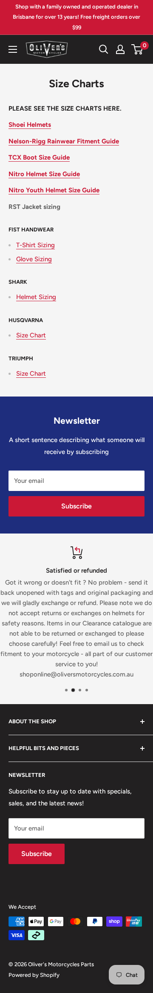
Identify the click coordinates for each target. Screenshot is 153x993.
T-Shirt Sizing (35, 245)
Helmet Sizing (36, 297)
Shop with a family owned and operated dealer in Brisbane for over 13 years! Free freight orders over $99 (76, 17)
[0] (137, 49)
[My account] (120, 49)
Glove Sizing (34, 259)
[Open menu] (12, 49)
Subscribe (76, 506)
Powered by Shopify (34, 975)
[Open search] (103, 49)
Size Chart (31, 335)
